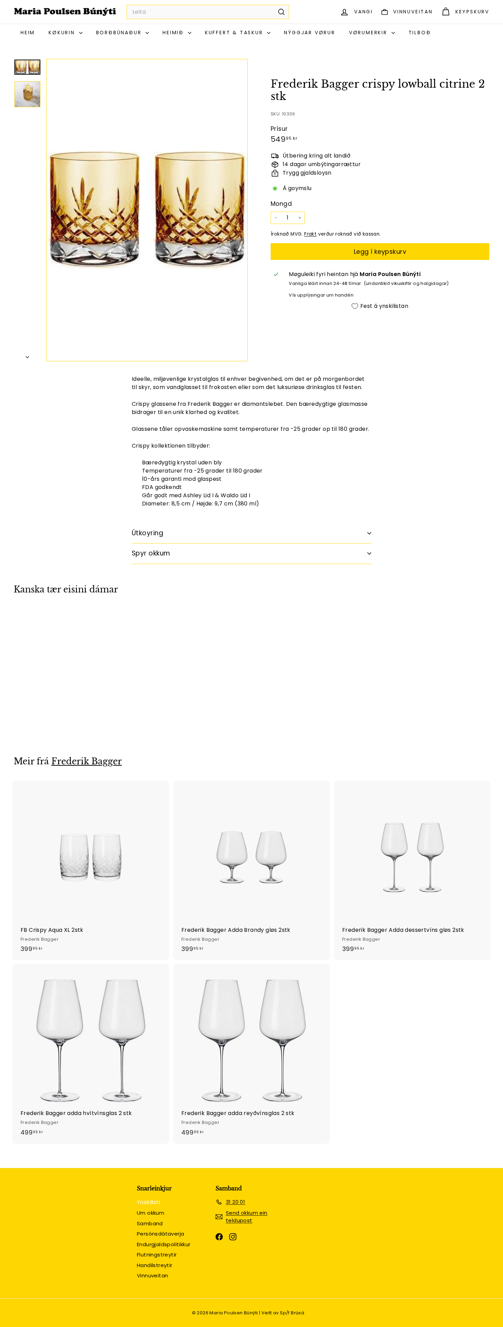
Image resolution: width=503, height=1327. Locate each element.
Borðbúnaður (120, 32)
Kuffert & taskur (235, 32)
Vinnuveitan (152, 1275)
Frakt (310, 234)
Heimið (174, 32)
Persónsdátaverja (160, 1233)
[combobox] (208, 12)
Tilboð (420, 32)
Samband (150, 1223)
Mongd (281, 204)
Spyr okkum (151, 553)
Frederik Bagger (86, 761)
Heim (28, 32)
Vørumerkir (369, 32)
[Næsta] (27, 355)
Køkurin (63, 32)
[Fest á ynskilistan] (84, 642)
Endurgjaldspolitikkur (163, 1244)
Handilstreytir (154, 1265)
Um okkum (150, 1212)
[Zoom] (147, 210)
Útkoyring (147, 533)
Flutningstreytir (157, 1254)
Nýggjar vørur (309, 32)
